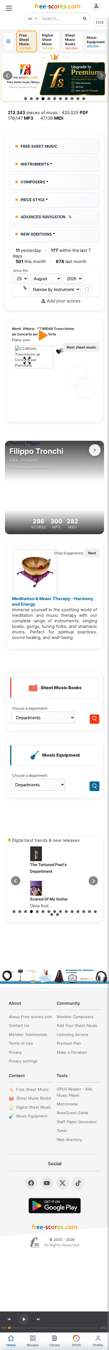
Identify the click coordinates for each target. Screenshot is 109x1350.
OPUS (76, 1345)
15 (95, 911)
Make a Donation (72, 1052)
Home (11, 1345)
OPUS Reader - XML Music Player (75, 1092)
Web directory (69, 1139)
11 (83, 98)
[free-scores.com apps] (8, 41)
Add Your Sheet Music (77, 1025)
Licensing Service (72, 1034)
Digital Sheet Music (33, 1107)
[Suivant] (95, 450)
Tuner (62, 1130)
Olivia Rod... (30, 902)
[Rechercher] (85, 19)
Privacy (15, 1052)
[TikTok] (78, 1183)
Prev (7, 75)
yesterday (28, 250)
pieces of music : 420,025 (48, 112)
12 (77, 911)
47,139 (51, 118)
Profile (98, 1345)
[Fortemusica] (35, 1242)
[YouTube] (47, 1183)
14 (89, 911)
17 (57, 914)
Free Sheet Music (32, 1089)
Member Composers (75, 1016)
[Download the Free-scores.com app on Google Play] (54, 1205)
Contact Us (19, 1025)
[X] (62, 1183)
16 (51, 914)
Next (101, 75)
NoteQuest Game (72, 1112)
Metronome (67, 1104)
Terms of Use (21, 1043)
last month (71, 261)
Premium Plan (69, 1043)
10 (77, 98)
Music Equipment (32, 1116)
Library (54, 1345)
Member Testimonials (28, 1034)
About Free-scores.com (30, 1016)
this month (31, 261)
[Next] (38, 1319)
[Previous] (9, 1319)
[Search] (87, 290)
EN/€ (100, 22)
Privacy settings (23, 1061)
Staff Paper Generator (77, 1121)
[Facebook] (31, 1183)
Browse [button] (33, 1345)
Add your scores (64, 301)
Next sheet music (81, 347)
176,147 (20, 118)
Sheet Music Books (33, 1098)
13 (83, 911)
